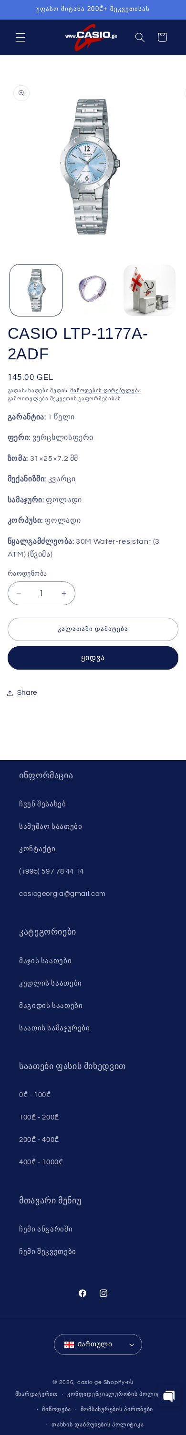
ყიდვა (93, 658)
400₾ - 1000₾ (41, 1162)
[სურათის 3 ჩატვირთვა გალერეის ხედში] (150, 290)
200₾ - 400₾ (39, 1139)
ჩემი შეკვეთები (47, 1251)
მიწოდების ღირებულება (105, 390)
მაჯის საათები (45, 961)
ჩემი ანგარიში (45, 1229)
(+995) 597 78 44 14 (51, 871)
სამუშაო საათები (50, 826)
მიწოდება (56, 1409)
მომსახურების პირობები (117, 1409)
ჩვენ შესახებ (42, 804)
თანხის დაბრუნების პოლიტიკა (98, 1424)
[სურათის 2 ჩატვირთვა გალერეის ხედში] (93, 290)
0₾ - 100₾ (35, 1095)
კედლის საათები (50, 983)
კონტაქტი (37, 849)
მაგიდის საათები (51, 1005)
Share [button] (27, 692)
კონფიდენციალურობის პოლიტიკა (119, 1394)
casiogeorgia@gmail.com (62, 893)
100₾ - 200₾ (39, 1117)
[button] (20, 37)
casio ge (89, 1382)
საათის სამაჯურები (54, 1028)
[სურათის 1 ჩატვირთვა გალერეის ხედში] (36, 290)
